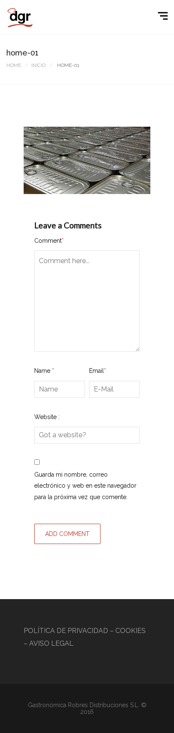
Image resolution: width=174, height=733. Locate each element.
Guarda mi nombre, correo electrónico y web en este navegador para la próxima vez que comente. (85, 485)
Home (13, 65)
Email (97, 370)
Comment (49, 240)
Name (44, 370)
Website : (47, 417)
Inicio (38, 65)
